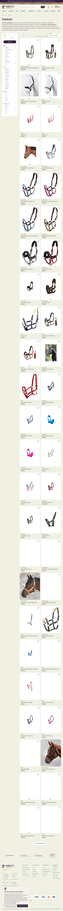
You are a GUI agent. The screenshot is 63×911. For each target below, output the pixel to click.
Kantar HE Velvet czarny (26, 535)
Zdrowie (23, 11)
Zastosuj (10, 41)
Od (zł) (5, 36)
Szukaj (42, 7)
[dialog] (16, 897)
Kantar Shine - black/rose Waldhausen (50, 569)
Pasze (4, 11)
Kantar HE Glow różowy (25, 502)
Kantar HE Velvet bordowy (47, 502)
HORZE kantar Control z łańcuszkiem (28, 101)
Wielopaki (46, 11)
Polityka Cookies (12, 902)
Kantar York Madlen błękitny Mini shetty (29, 669)
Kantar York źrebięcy (25, 769)
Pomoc (60, 3)
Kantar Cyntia (24, 134)
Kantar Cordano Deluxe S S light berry (49, 201)
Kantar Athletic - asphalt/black (27, 168)
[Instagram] (6, 870)
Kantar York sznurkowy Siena (48, 702)
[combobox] (30, 7)
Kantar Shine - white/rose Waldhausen (29, 602)
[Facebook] (3, 870)
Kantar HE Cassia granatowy (48, 402)
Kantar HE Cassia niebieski (26, 435)
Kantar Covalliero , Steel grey (27, 269)
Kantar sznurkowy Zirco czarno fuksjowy (29, 635)
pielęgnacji (50, 22)
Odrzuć (13, 905)
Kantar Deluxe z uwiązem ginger (27, 369)
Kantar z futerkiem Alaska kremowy (49, 802)
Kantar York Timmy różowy (47, 735)
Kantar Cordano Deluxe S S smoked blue (29, 235)
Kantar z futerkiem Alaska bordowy (28, 802)
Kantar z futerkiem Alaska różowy (27, 835)
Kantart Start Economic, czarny (48, 835)
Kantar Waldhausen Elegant (47, 635)
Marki (59, 11)
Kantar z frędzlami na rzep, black (48, 769)
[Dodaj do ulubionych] (38, 40)
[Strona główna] (2, 15)
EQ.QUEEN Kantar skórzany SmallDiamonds (30, 68)
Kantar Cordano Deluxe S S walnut (49, 235)
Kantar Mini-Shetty (46, 535)
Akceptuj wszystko (23, 905)
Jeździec (11, 11)
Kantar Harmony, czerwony (26, 402)
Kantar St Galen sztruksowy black (49, 602)
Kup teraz (52, 1)
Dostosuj (7, 905)
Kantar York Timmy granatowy (27, 735)
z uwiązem (15, 28)
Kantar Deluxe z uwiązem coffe (48, 335)
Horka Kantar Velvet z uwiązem (48, 68)
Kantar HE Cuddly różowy (26, 469)
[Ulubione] (52, 7)
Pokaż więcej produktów (40, 843)
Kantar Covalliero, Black (26, 302)
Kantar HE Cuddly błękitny (47, 435)
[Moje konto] (48, 7)
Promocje (53, 11)
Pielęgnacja (31, 11)
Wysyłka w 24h (33, 3)
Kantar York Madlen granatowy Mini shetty (50, 669)
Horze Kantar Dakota (46, 101)
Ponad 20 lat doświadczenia (47, 3)
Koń (17, 11)
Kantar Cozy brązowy (46, 302)
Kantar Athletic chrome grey (47, 168)
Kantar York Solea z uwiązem (26, 702)
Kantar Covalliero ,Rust (46, 269)
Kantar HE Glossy (45, 469)
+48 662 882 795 (6, 880)
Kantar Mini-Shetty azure (26, 569)
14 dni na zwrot (21, 3)
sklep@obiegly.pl (15, 879)
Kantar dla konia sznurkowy (47, 369)
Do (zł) (12, 36)
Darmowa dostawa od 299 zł (8, 3)
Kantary (9, 15)
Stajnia (39, 11)
